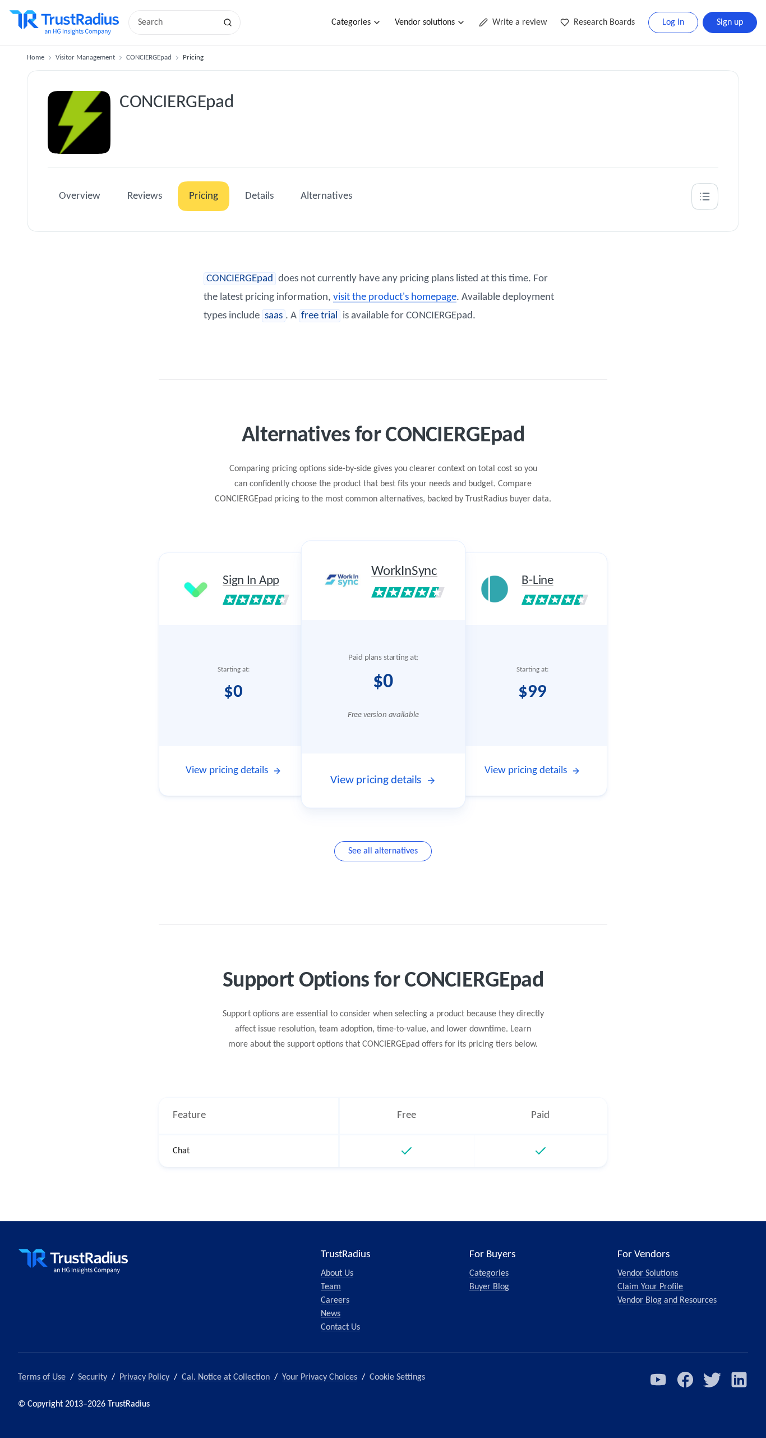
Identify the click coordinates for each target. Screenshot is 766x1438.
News (330, 1313)
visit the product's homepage (394, 297)
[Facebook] (685, 1380)
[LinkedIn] (739, 1380)
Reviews (144, 196)
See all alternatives (383, 851)
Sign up (730, 22)
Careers (335, 1300)
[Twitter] (712, 1380)
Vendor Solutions (647, 1273)
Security (92, 1377)
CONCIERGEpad (149, 57)
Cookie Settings (397, 1377)
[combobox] (176, 22)
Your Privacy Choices (319, 1377)
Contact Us (340, 1327)
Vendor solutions (425, 22)
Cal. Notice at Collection (226, 1377)
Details (259, 196)
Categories (351, 22)
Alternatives (326, 196)
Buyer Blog (489, 1286)
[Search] (228, 22)
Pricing (203, 196)
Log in (673, 22)
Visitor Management (85, 57)
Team (331, 1286)
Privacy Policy (144, 1377)
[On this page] (704, 196)
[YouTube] (658, 1380)
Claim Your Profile (650, 1286)
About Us (337, 1273)
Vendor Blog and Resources (667, 1300)
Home (35, 57)
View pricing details (227, 770)
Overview (79, 196)
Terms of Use (42, 1377)
